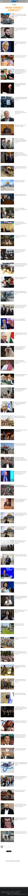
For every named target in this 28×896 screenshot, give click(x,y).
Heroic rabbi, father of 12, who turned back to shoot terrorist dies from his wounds (20, 805)
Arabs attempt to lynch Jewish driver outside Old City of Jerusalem (20, 542)
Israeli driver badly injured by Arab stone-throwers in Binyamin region (21, 292)
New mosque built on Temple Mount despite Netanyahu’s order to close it (21, 653)
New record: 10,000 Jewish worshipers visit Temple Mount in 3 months (21, 209)
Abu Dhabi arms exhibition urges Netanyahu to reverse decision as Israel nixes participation (21, 265)
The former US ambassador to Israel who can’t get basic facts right (20, 43)
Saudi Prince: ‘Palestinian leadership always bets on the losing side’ (20, 362)
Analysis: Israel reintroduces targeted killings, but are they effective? (20, 666)
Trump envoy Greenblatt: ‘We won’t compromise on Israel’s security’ (20, 680)
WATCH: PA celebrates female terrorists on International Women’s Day (20, 251)
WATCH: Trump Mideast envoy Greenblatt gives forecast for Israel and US (20, 84)
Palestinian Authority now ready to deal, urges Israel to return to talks (21, 334)
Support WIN (16, 892)
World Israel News (17, 894)
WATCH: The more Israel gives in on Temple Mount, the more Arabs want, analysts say (21, 528)
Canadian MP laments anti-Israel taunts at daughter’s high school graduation (21, 98)
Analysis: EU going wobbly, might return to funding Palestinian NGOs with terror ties (21, 389)
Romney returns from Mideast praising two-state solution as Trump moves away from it (20, 736)
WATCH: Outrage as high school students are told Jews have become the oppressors (21, 500)
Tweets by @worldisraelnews (13, 861)
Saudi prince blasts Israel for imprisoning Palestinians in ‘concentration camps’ (20, 348)
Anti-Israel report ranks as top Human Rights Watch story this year (20, 168)
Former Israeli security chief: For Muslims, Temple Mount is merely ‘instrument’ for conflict (21, 514)
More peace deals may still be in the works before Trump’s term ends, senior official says (21, 306)
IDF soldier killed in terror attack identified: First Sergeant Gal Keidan (21, 819)
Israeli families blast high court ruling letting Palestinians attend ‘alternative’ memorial (21, 708)
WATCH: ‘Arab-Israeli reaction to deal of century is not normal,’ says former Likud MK (21, 472)
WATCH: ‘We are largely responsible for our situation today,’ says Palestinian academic (21, 459)
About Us (8, 891)
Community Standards (5, 892)
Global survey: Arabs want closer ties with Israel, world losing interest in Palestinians (21, 777)
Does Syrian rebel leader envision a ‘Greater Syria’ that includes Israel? (21, 29)
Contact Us (13, 891)
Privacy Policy (18, 891)
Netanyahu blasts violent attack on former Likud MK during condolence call (20, 403)
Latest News (3, 891)
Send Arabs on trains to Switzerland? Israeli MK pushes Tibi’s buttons (20, 112)
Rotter (11, 892)
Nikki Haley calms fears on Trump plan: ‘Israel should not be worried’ (21, 611)
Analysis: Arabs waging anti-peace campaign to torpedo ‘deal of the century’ (21, 764)
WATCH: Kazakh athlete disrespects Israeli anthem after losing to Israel (20, 223)
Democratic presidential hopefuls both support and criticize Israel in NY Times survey (21, 597)
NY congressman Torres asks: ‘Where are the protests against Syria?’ (20, 15)
